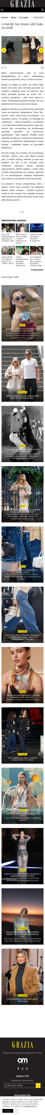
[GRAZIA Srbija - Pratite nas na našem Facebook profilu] (18, 1069)
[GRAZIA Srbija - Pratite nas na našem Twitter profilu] (22, 1069)
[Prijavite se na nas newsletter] (38, 1085)
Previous (4, 50)
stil (22, 212)
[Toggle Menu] (2, 9)
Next (41, 50)
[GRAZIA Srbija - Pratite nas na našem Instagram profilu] (27, 1069)
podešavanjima (29, 1106)
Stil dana (23, 18)
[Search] (43, 10)
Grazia (5, 18)
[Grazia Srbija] (22, 1044)
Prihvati (8, 1111)
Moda (13, 18)
